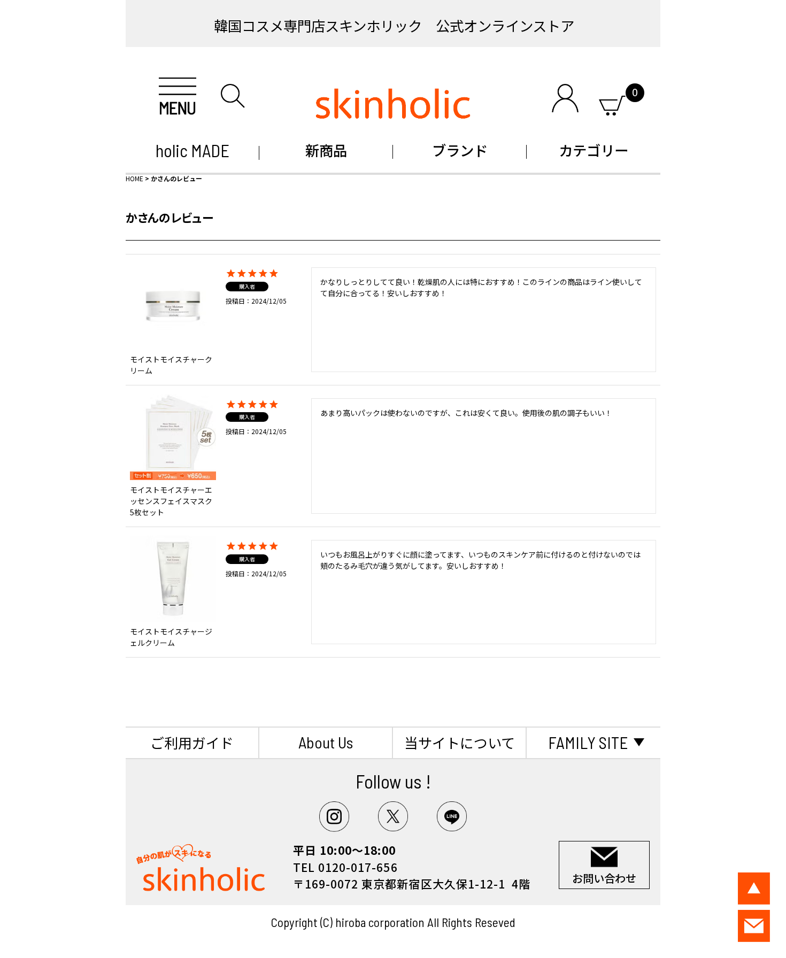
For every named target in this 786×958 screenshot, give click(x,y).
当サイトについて (459, 742)
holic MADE (192, 150)
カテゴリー (593, 150)
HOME (134, 178)
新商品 (326, 150)
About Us (325, 742)
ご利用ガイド (192, 742)
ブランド (460, 150)
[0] (612, 103)
